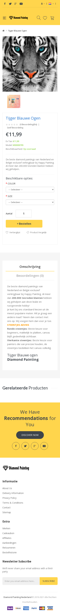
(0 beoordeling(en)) (28, 124)
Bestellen (25, 223)
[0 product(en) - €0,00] (52, 18)
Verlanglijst (14, 232)
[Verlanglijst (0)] (45, 18)
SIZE (10, 196)
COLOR (11, 183)
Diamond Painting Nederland (18, 597)
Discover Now (30, 434)
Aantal (9, 213)
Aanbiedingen (9, 542)
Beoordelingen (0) (30, 275)
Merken (6, 528)
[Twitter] (10, 3)
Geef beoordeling (15, 128)
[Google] (15, 3)
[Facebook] (4, 3)
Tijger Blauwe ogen (17, 30)
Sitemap (6, 512)
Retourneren (8, 547)
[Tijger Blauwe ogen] (13, 101)
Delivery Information (13, 493)
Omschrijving (30, 266)
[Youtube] (21, 3)
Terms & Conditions (12, 502)
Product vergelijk (38, 232)
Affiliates (6, 538)
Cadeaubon (8, 533)
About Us (7, 488)
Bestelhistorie (9, 552)
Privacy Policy (9, 497)
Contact (6, 507)
